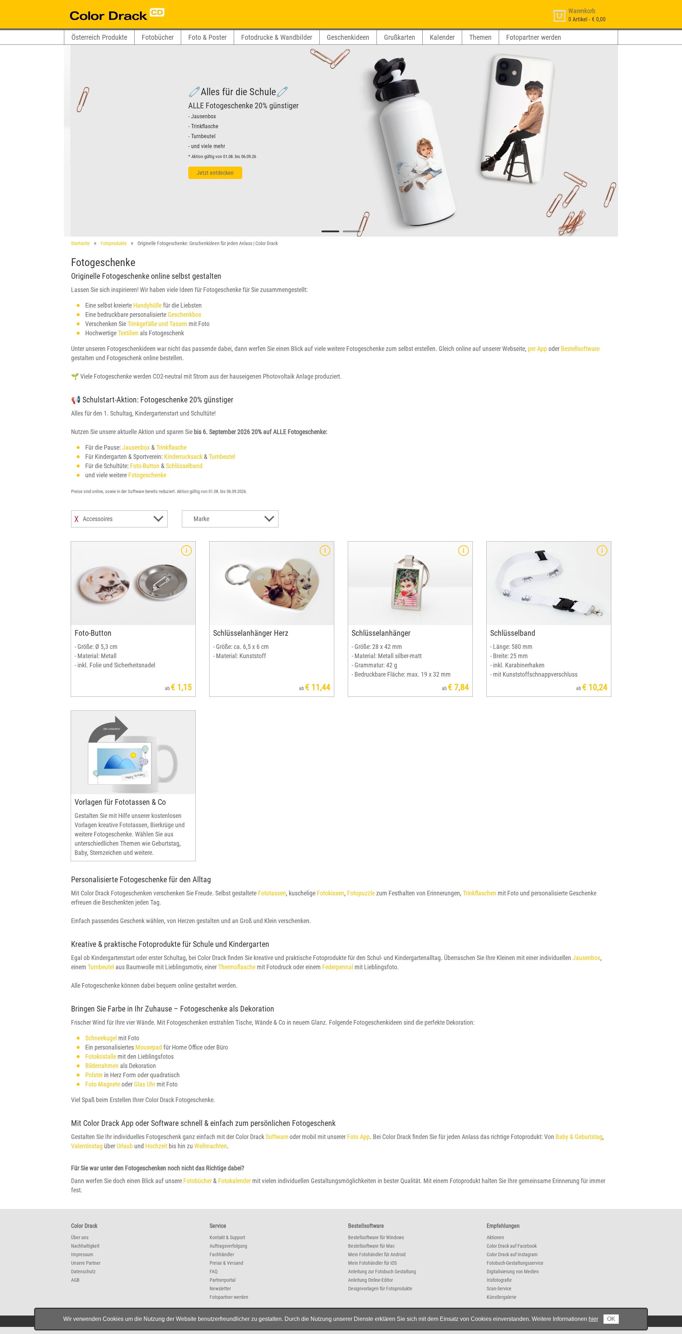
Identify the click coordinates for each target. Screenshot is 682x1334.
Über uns (79, 1237)
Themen (480, 37)
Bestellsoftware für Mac (371, 1246)
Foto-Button (144, 466)
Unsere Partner (86, 1263)
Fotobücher (158, 37)
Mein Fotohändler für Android (377, 1254)
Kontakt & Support (227, 1237)
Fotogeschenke (147, 475)
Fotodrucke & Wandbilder (276, 37)
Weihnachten (210, 1146)
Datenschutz (83, 1271)
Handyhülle (147, 305)
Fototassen (272, 893)
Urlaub (125, 1146)
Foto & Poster (207, 37)
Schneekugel (101, 1038)
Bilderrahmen (102, 1065)
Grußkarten (399, 37)
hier (593, 1319)
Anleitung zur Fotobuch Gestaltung (382, 1271)
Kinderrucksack (183, 456)
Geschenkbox (184, 314)
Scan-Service (499, 1288)
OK (611, 1319)
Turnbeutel (222, 456)
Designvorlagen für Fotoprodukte (380, 1288)
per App (537, 348)
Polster (94, 1075)
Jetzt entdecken (208, 172)
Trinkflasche (171, 447)
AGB (75, 1280)
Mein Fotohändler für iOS (372, 1263)
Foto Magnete (102, 1084)
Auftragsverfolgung (228, 1246)
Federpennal (337, 967)
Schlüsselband (184, 466)
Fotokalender (234, 1180)
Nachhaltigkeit (85, 1246)
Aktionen (495, 1237)
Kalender (442, 37)
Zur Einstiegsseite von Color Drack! (104, 7)
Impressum (82, 1254)
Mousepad (148, 1047)
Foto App (358, 1136)
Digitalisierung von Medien (513, 1271)
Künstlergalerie (501, 1297)
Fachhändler (222, 1254)
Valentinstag (87, 1146)
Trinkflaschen (479, 893)
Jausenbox (136, 447)
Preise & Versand (226, 1263)
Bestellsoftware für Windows (376, 1237)
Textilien (128, 333)
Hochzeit (156, 1146)
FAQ (213, 1271)
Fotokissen (330, 893)
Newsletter (220, 1288)
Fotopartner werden (533, 37)
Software (277, 1136)
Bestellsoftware (580, 348)
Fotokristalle (100, 1056)
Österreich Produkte (99, 37)
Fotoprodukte (114, 243)
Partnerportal (223, 1280)
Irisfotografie (499, 1280)
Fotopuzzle (361, 893)
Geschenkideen (348, 37)
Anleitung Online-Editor (370, 1280)
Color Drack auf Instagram (512, 1254)
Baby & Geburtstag (579, 1136)
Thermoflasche (236, 967)
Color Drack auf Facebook (512, 1246)
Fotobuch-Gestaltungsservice (515, 1263)
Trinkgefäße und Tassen (157, 323)
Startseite (80, 243)
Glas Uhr (144, 1084)
